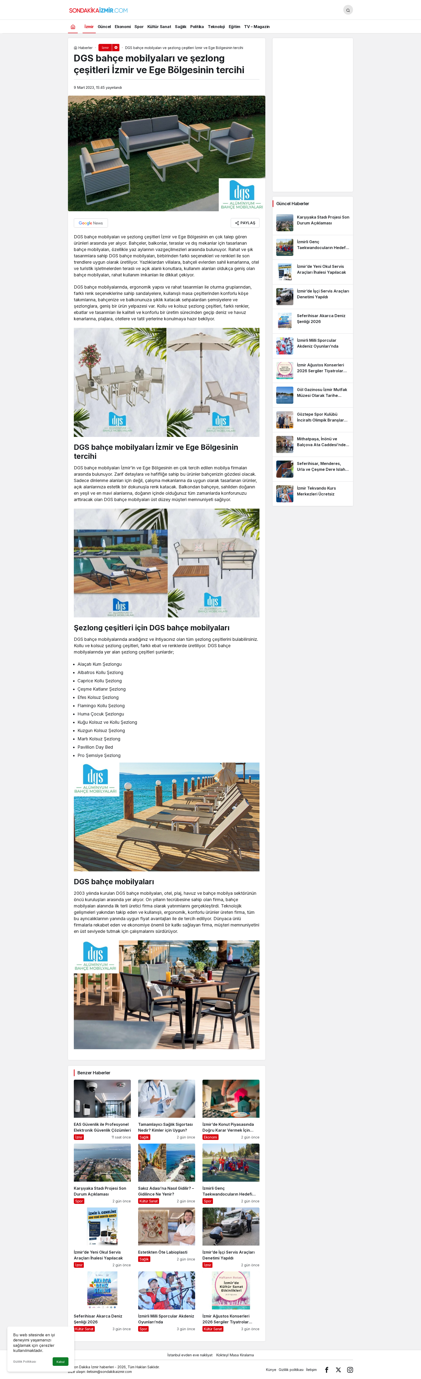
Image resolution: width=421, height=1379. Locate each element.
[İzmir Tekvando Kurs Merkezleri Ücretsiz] (313, 494)
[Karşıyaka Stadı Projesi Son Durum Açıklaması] (102, 1174)
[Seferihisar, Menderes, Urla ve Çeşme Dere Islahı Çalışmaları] (313, 469)
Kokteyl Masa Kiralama (235, 1355)
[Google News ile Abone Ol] (91, 223)
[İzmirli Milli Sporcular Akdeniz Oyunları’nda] (166, 1301)
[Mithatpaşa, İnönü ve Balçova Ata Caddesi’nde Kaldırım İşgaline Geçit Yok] (313, 444)
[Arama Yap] (348, 10)
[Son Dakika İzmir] (98, 9)
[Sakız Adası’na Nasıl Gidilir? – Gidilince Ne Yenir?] (166, 1174)
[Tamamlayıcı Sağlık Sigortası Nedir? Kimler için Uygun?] (166, 1110)
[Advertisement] (312, 115)
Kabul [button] (61, 1362)
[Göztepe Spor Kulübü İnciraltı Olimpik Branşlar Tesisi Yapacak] (313, 420)
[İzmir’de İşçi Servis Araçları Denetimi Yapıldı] (230, 1238)
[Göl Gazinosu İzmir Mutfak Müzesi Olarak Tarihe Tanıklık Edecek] (313, 395)
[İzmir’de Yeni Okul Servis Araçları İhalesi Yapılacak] (102, 1238)
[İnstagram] (350, 1369)
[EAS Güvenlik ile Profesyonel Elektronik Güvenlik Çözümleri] (102, 1110)
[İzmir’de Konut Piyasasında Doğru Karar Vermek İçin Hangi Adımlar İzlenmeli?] (230, 1110)
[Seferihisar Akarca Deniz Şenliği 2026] (102, 1301)
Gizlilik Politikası (24, 1361)
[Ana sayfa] (72, 26)
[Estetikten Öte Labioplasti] (166, 1238)
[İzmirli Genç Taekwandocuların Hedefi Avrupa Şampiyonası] (230, 1174)
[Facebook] (327, 1369)
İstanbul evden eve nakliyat (189, 1355)
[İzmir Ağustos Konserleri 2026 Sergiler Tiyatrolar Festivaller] (230, 1301)
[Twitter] (338, 1369)
